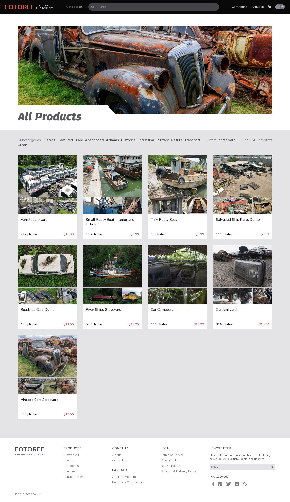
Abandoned (94, 140)
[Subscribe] (272, 467)
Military (162, 140)
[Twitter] (228, 484)
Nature (176, 140)
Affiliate (257, 7)
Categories (74, 7)
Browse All (71, 455)
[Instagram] (212, 484)
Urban (22, 144)
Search (68, 460)
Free (79, 140)
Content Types (74, 477)
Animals (112, 140)
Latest (49, 140)
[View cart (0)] (269, 7)
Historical (129, 140)
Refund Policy (170, 466)
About (116, 455)
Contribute (239, 7)
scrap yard (227, 140)
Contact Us (120, 460)
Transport (192, 140)
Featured (65, 140)
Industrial (146, 140)
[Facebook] (237, 484)
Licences (70, 471)
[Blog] (245, 484)
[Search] (93, 6)
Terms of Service (172, 455)
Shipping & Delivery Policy (178, 471)
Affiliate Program (124, 477)
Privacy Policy (170, 460)
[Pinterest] (220, 484)
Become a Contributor (127, 482)
